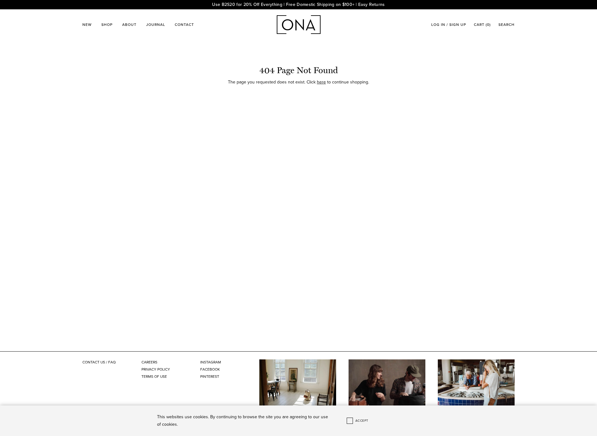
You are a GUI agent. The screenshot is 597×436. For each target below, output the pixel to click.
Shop (107, 24)
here (321, 82)
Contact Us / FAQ (99, 362)
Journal (155, 24)
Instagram (210, 362)
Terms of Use (154, 376)
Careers (149, 362)
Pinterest (209, 376)
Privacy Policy (155, 369)
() (482, 24)
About (129, 24)
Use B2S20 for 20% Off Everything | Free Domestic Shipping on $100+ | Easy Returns (298, 4)
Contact (184, 24)
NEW (87, 24)
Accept (361, 421)
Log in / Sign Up (448, 24)
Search (506, 24)
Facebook (210, 369)
